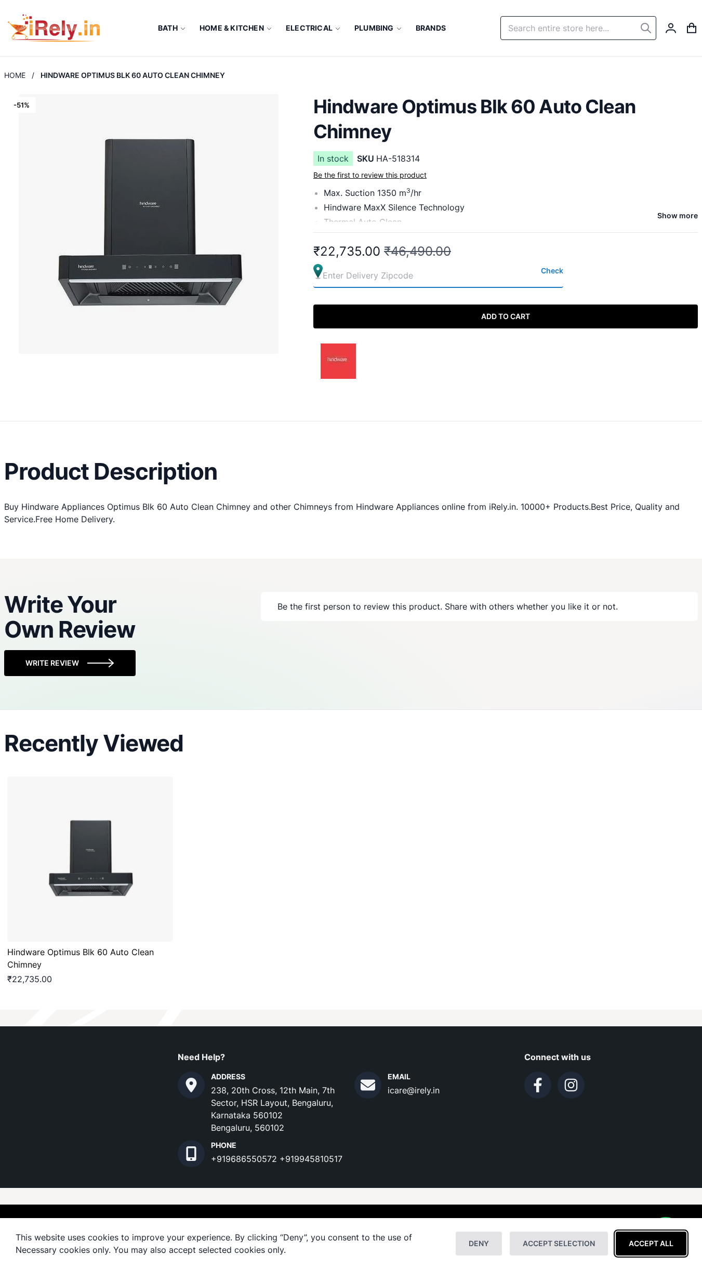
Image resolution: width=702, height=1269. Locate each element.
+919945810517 (311, 1159)
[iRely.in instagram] (571, 1085)
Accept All (651, 1243)
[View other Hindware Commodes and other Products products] (338, 360)
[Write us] (367, 1085)
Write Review (52, 662)
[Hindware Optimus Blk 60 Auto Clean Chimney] (90, 859)
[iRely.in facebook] (537, 1085)
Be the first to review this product (370, 174)
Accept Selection (559, 1243)
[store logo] (53, 28)
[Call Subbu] (191, 1153)
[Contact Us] (191, 1085)
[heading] (351, 471)
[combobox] (578, 28)
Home (14, 75)
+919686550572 (245, 1159)
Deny (479, 1243)
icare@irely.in (414, 1090)
